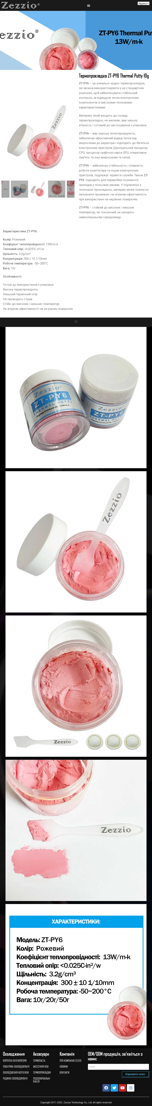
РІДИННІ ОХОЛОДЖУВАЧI (15, 1078)
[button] (88, 5)
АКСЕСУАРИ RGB (41, 1066)
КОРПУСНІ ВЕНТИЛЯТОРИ (15, 1060)
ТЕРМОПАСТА (39, 1060)
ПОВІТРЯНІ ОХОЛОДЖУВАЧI (16, 1066)
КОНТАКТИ (64, 1072)
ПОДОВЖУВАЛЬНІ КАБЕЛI (41, 1080)
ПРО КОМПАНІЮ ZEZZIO (70, 1060)
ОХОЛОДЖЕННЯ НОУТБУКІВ (16, 1072)
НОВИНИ (64, 1066)
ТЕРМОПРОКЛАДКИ (42, 1072)
